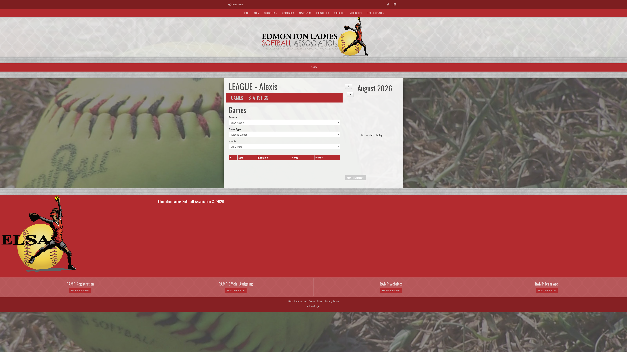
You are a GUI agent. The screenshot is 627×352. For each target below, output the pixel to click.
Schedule (338, 13)
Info (255, 13)
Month (232, 141)
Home (246, 13)
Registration (288, 13)
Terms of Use (315, 301)
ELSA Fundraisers (375, 13)
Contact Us (269, 13)
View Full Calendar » (355, 177)
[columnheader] (233, 157)
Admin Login (313, 306)
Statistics (258, 97)
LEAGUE (313, 67)
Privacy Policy (332, 301)
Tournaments (322, 13)
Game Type (235, 129)
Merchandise (356, 13)
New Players (305, 13)
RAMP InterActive (297, 301)
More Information (80, 290)
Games (237, 97)
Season (233, 117)
